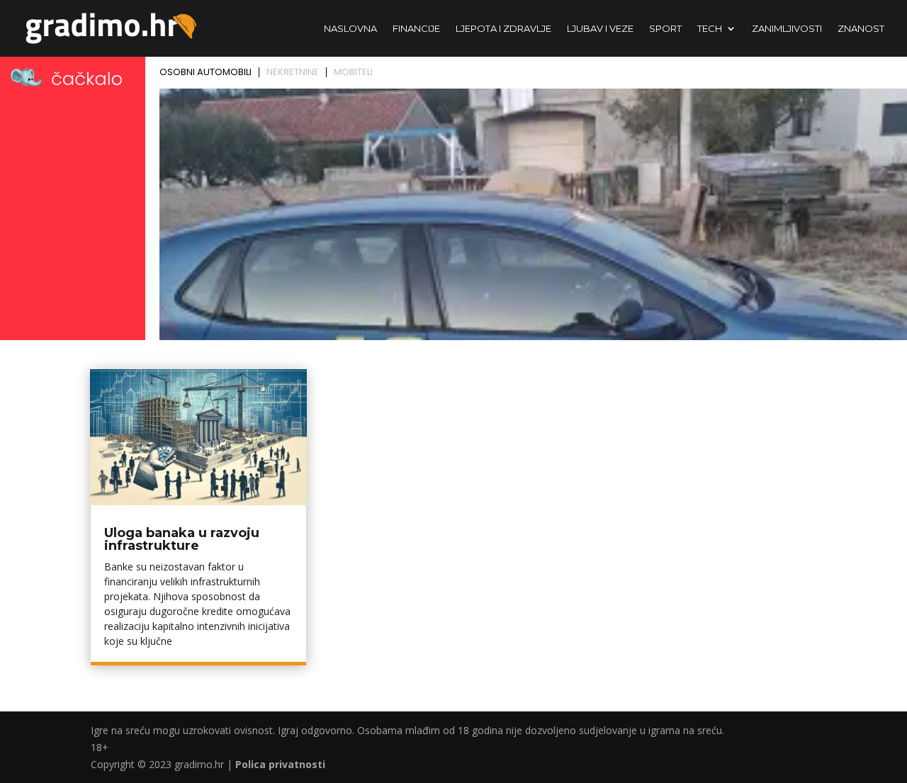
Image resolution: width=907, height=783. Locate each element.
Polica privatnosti (280, 764)
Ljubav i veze (600, 28)
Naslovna (350, 28)
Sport (665, 28)
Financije (416, 28)
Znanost (861, 28)
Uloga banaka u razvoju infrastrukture (181, 539)
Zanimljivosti (787, 28)
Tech (709, 28)
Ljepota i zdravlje (503, 28)
